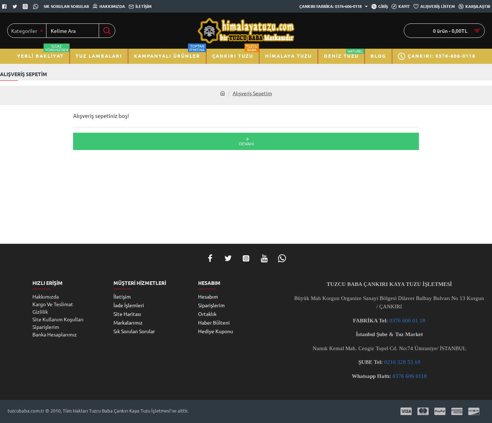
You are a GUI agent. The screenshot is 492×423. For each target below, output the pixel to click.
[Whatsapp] (36, 6)
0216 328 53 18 (402, 362)
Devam (246, 143)
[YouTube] (264, 258)
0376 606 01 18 (407, 320)
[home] (222, 93)
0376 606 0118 (410, 376)
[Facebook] (5, 6)
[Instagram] (246, 258)
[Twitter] (15, 6)
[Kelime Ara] (107, 31)
